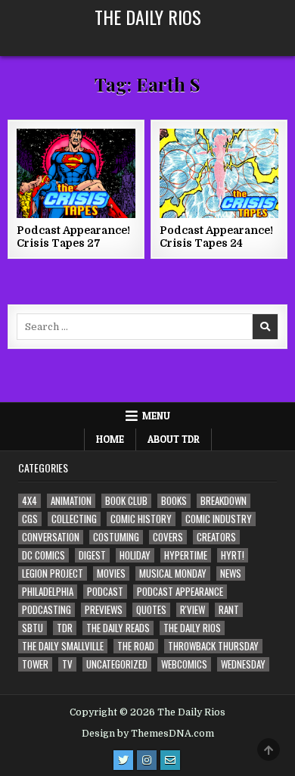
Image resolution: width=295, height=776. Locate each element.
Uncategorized (117, 664)
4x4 (29, 501)
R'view (192, 610)
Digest (92, 555)
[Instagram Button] (147, 760)
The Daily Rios (148, 16)
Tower (35, 664)
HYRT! (232, 555)
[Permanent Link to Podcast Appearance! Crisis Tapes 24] (219, 173)
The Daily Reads (118, 628)
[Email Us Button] (170, 760)
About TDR (174, 439)
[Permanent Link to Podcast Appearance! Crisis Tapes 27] (76, 173)
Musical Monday (172, 573)
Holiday (135, 555)
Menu (156, 416)
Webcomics (184, 664)
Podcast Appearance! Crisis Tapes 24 (216, 236)
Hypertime (185, 555)
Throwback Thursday (213, 646)
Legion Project (52, 573)
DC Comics (43, 555)
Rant (229, 610)
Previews (104, 610)
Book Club (126, 501)
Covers (168, 537)
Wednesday (243, 664)
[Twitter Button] (123, 760)
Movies (111, 573)
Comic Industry (218, 519)
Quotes (151, 610)
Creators (216, 537)
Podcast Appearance (180, 591)
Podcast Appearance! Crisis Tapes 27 (73, 236)
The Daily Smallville (63, 646)
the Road (135, 646)
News (230, 573)
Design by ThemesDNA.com (148, 733)
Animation (71, 501)
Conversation (50, 537)
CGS (30, 519)
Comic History (141, 519)
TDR (65, 628)
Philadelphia (47, 591)
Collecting (74, 519)
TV (67, 664)
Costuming (116, 537)
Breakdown (223, 501)
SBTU (32, 628)
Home (110, 439)
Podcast (105, 591)
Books (174, 501)
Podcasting (46, 610)
